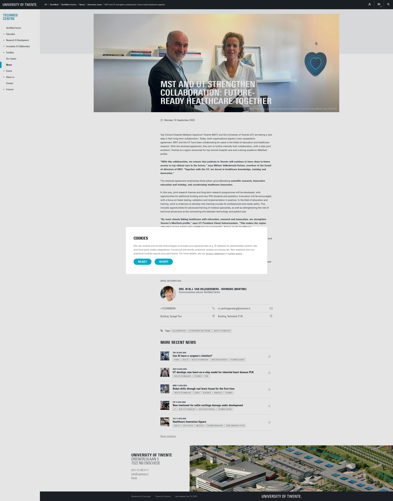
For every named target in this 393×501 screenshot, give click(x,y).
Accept (163, 261)
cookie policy (235, 253)
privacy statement (215, 253)
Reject (142, 261)
